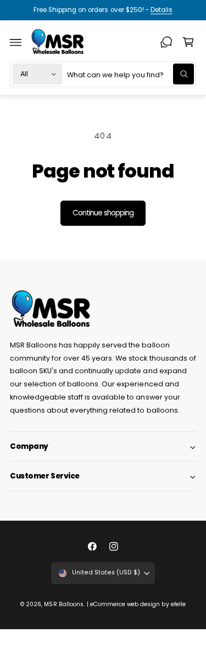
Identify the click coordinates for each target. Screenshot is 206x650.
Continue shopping (103, 213)
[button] (16, 42)
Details (161, 9)
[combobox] (130, 74)
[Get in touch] (166, 42)
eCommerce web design (125, 604)
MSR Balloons (63, 604)
